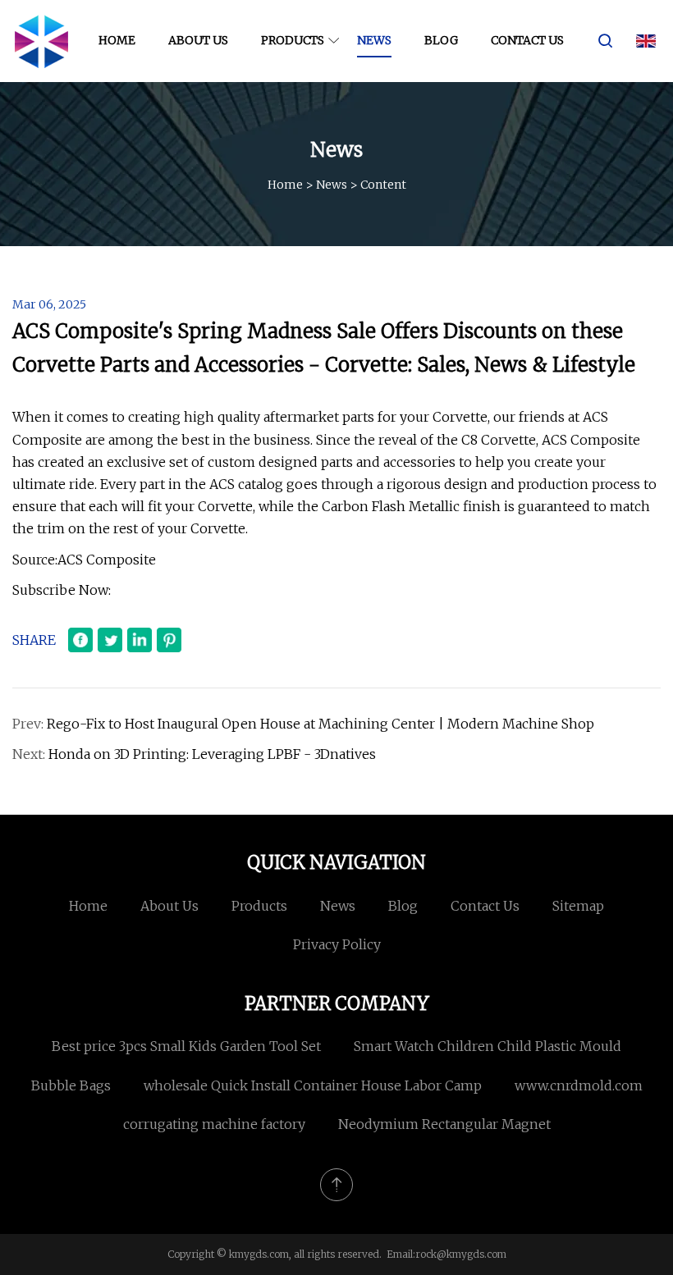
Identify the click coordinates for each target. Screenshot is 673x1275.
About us (198, 40)
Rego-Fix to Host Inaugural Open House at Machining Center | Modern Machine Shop (320, 723)
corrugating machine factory (214, 1124)
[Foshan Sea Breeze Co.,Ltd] (41, 41)
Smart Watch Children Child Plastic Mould (487, 1046)
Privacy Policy (337, 944)
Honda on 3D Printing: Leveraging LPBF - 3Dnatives (212, 754)
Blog (441, 40)
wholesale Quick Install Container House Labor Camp (313, 1085)
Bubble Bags (71, 1085)
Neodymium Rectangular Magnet (444, 1124)
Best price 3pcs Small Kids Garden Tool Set (186, 1046)
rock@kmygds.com (460, 1254)
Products (292, 40)
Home (116, 40)
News (374, 40)
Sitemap (578, 906)
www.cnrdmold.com (579, 1085)
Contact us (527, 40)
